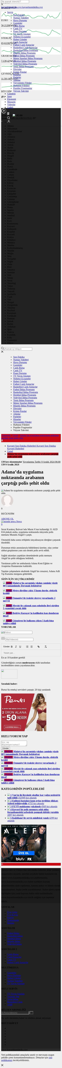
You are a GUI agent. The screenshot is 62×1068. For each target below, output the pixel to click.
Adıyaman (12, 128)
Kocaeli (11, 234)
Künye (10, 917)
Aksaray (11, 307)
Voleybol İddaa (14, 944)
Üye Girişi (12, 912)
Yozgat (10, 302)
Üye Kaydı (12, 915)
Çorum (10, 174)
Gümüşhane (13, 202)
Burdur (10, 164)
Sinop (10, 278)
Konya (10, 237)
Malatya (11, 242)
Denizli (10, 177)
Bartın (10, 324)
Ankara (10, 139)
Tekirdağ (11, 283)
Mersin (10, 212)
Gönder (5, 646)
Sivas (9, 280)
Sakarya (11, 269)
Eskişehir (11, 193)
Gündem (11, 93)
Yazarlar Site (13, 996)
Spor (9, 96)
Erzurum (11, 191)
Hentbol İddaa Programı (24, 61)
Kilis (9, 337)
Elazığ (10, 185)
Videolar (11, 104)
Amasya (11, 136)
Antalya (11, 142)
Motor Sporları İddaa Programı (27, 58)
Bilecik (10, 153)
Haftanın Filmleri (21, 85)
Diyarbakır (12, 180)
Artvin (10, 145)
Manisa (10, 245)
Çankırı (10, 172)
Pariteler (17, 77)
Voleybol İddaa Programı (25, 64)
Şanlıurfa (11, 294)
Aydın (10, 147)
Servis (10, 12)
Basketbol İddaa (15, 936)
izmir (9, 218)
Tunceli (10, 291)
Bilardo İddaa (13, 941)
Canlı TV (17, 28)
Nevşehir (11, 259)
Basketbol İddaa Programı (25, 50)
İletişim (10, 923)
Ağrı (9, 134)
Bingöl (10, 155)
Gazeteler (17, 23)
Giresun (11, 199)
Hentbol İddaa (14, 938)
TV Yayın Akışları (22, 34)
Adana (10, 126)
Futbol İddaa (13, 933)
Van (9, 299)
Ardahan (11, 326)
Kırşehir (11, 231)
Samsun (11, 272)
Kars (9, 221)
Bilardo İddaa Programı (24, 53)
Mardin (10, 250)
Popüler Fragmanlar (22, 88)
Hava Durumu (20, 20)
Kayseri (11, 226)
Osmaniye (12, 340)
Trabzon (11, 288)
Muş (9, 256)
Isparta (10, 210)
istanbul (11, 215)
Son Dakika (19, 15)
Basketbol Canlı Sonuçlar (25, 47)
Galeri (10, 107)
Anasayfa (6, 435)
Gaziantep (12, 196)
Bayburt (11, 310)
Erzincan (11, 188)
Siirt (9, 275)
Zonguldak (12, 305)
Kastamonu (12, 223)
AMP (9, 1004)
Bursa (10, 166)
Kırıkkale (11, 316)
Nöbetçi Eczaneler (22, 36)
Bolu (9, 161)
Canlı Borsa (19, 26)
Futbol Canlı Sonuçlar (23, 45)
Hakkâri (11, 204)
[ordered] (27, 646)
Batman (11, 318)
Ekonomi (11, 99)
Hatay (10, 207)
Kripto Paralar (20, 72)
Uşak (9, 297)
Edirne (10, 183)
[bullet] (31, 646)
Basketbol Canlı (14, 1002)
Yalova (10, 332)
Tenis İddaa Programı (23, 66)
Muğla (10, 253)
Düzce (10, 343)
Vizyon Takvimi (21, 91)
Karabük (11, 334)
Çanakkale (12, 169)
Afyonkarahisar (14, 131)
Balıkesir (11, 150)
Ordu (9, 264)
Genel (15, 435)
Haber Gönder (20, 39)
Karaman (11, 313)
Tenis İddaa (12, 999)
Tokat (10, 286)
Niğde (10, 261)
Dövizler (17, 69)
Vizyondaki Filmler (22, 83)
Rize (9, 267)
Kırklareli (11, 229)
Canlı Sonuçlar (20, 42)
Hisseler (17, 74)
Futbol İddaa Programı (24, 55)
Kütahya (11, 240)
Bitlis (9, 158)
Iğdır (9, 329)
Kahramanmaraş (15, 248)
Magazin (11, 102)
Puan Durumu (20, 31)
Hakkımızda (13, 920)
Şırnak (10, 321)
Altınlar (16, 80)
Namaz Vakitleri (21, 17)
